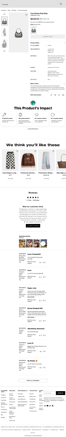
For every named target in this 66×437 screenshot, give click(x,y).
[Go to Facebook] (53, 406)
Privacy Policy (54, 400)
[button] (4, 21)
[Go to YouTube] (47, 406)
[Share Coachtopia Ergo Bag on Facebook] (51, 95)
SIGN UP (60, 393)
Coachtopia (3, 10)
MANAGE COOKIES (26, 429)
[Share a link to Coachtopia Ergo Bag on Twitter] (59, 95)
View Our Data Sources (33, 128)
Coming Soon (47, 36)
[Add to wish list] (26, 15)
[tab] (5, 4)
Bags (9, 10)
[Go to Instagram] (45, 406)
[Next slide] (43, 243)
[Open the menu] (63, 4)
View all (21, 237)
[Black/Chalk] (33, 29)
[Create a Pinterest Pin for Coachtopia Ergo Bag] (55, 95)
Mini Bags (14, 10)
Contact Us (60, 400)
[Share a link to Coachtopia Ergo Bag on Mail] (63, 95)
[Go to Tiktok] (50, 406)
